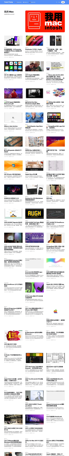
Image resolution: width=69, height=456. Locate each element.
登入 (59, 2)
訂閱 (63, 2)
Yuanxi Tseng (8, 2)
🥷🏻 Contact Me (32, 2)
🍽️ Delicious (25, 2)
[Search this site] (57, 2)
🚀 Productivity (18, 2)
